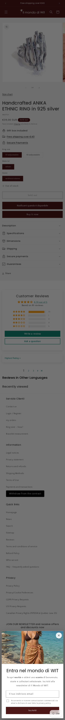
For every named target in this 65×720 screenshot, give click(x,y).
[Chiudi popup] (59, 635)
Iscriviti (32, 710)
